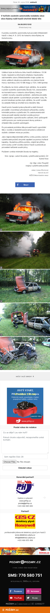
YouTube (18, 598)
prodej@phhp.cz (25, 503)
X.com (35, 598)
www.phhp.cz (25, 501)
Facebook (18, 591)
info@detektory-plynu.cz (25, 538)
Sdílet (26, 185)
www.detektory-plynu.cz (25, 535)
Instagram (35, 591)
